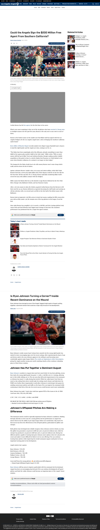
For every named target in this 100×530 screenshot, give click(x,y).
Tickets (63, 7)
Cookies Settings (20, 521)
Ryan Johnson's (14, 373)
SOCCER (25, 4)
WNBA (44, 4)
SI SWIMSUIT (12, 1)
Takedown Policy (46, 519)
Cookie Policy (33, 519)
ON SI (7, 1)
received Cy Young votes (57, 129)
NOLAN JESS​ (21, 494)
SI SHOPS (32, 1)
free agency (27, 125)
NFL (20, 4)
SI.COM (3, 1)
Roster (48, 7)
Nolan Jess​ (13, 308)
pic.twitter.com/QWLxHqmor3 (42, 461)
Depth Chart (57, 7)
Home (35, 7)
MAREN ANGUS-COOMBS (23, 267)
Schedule (43, 7)
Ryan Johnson (14, 467)
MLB (34, 4)
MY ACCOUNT (39, 1)
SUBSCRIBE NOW (47, 1)
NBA (30, 4)
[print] (19, 275)
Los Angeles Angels (15, 88)
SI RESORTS (26, 1)
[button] (57, 4)
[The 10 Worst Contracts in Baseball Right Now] (79, 47)
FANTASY (50, 4)
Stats (52, 7)
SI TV (85, 4)
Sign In (97, 4)
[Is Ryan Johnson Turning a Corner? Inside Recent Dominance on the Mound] (79, 56)
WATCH (81, 4)
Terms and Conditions (61, 519)
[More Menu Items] (89, 4)
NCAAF (39, 4)
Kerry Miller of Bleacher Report (19, 146)
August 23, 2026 (38, 403)
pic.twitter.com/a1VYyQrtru (44, 401)
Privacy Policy (19, 519)
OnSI (39, 7)
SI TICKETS (19, 1)
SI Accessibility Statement (78, 519)
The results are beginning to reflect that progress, (49, 359)
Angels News (18, 282)
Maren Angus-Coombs (15, 40)
